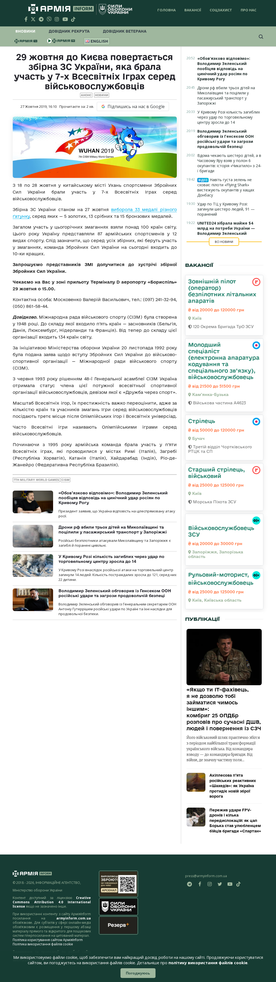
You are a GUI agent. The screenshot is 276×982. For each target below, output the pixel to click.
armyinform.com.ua (73, 918)
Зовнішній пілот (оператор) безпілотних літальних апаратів (222, 291)
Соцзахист (221, 10)
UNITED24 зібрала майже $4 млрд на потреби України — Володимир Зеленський (226, 228)
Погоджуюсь (138, 973)
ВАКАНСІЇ (192, 10)
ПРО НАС (248, 10)
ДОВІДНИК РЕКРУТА (69, 31)
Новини (101, 95)
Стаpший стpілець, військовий (216, 472)
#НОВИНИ (25, 31)
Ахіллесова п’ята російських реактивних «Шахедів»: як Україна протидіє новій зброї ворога (232, 785)
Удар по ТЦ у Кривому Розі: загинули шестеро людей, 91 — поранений (226, 209)
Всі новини (224, 242)
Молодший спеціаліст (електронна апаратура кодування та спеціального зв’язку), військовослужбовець (224, 360)
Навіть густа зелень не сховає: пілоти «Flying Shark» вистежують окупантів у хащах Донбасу (225, 187)
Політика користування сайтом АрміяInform (48, 940)
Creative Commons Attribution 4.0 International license (52, 902)
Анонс (86, 95)
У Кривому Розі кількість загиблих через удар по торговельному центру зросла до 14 (111, 559)
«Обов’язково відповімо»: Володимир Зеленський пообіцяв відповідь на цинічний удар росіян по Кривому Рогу (113, 498)
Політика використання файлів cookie (43, 944)
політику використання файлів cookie (207, 962)
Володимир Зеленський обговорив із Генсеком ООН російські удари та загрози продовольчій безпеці (114, 593)
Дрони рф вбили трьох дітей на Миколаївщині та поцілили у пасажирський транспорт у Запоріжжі (112, 529)
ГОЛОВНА (166, 10)
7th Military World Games (36, 479)
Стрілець (201, 421)
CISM (65, 479)
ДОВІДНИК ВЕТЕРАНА (124, 31)
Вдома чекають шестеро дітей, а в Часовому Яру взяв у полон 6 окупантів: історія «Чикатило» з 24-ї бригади (229, 163)
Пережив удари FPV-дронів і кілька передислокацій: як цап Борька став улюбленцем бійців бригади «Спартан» (235, 820)
